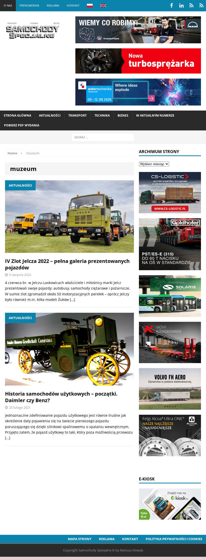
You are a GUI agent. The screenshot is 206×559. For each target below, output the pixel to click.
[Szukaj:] (103, 136)
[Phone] (191, 5)
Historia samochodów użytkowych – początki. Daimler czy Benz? (61, 397)
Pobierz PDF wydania (21, 125)
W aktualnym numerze (155, 115)
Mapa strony (79, 539)
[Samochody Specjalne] (32, 30)
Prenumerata (29, 5)
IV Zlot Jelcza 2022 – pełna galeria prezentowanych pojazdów (67, 264)
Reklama (53, 5)
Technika (102, 115)
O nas (8, 5)
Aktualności (50, 115)
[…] (72, 299)
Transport (77, 115)
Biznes (123, 115)
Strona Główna (17, 115)
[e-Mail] (201, 5)
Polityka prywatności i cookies (174, 539)
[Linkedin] (181, 5)
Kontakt (73, 5)
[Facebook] (171, 5)
